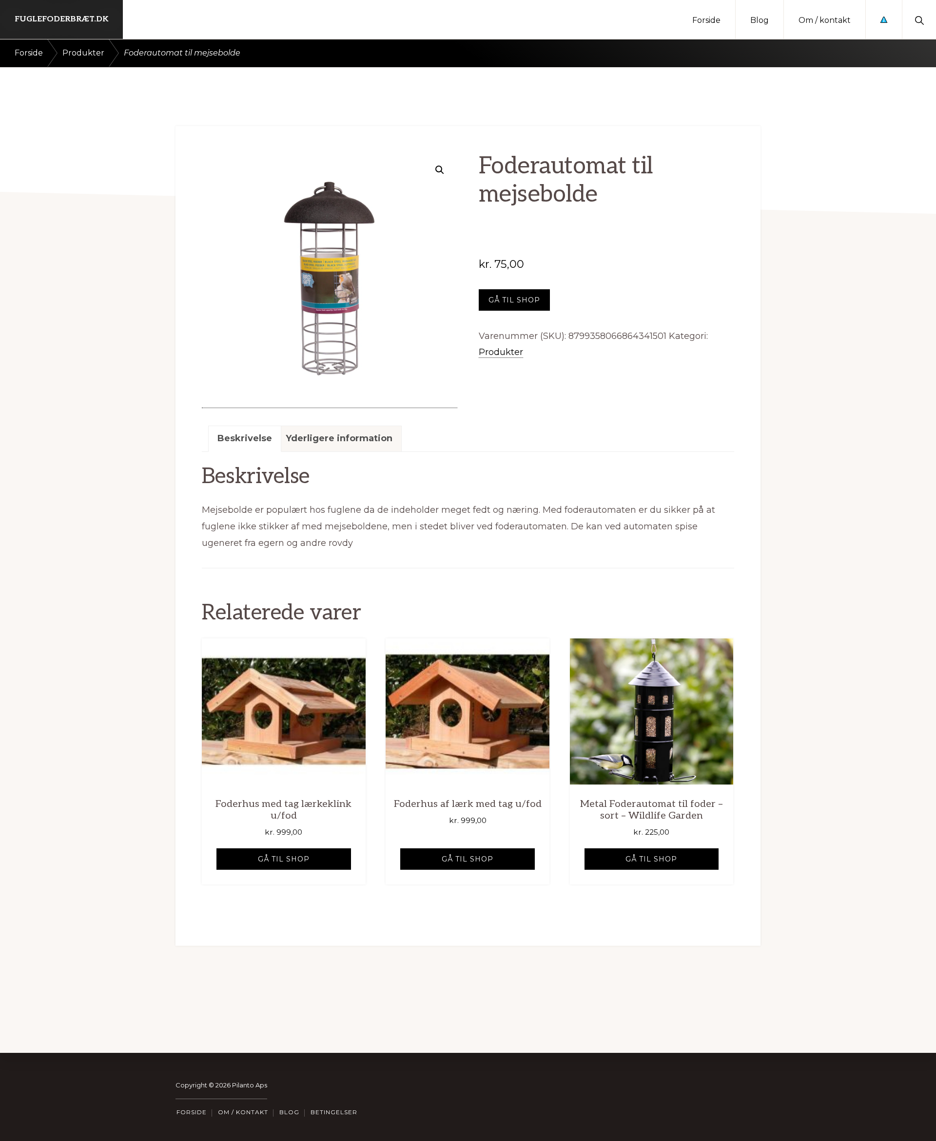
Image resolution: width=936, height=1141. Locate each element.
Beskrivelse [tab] (244, 438)
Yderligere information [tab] (339, 438)
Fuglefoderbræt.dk (61, 19)
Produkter (83, 52)
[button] (919, 19)
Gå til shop (514, 300)
